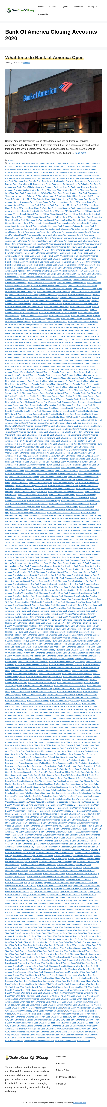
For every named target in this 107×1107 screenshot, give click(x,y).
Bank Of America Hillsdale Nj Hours (52, 411)
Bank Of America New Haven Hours (26, 539)
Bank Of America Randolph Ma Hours (21, 626)
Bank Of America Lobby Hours (62, 494)
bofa (7, 790)
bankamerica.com (52, 751)
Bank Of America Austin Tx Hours (25, 244)
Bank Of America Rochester (74, 629)
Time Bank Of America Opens (41, 903)
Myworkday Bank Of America (56, 882)
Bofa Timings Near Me (80, 796)
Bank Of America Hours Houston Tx (71, 441)
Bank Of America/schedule (72, 742)
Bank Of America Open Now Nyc (37, 581)
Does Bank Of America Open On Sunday (34, 808)
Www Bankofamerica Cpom (48, 1035)
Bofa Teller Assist (40, 796)
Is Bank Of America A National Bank (24, 823)
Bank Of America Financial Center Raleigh (66, 387)
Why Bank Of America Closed (54, 1017)
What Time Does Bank (49, 948)
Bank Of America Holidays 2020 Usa (34, 426)
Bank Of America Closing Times (36, 330)
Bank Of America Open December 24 (77, 569)
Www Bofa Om (91, 1035)
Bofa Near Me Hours (14, 796)
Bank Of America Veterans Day (46, 709)
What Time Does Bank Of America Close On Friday (27, 954)
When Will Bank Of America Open (78, 1005)
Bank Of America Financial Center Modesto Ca (48, 381)
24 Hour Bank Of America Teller (21, 163)
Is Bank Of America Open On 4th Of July (33, 844)
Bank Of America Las (88, 485)
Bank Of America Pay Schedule (74, 617)
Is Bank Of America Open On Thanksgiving (57, 861)
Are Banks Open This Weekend (26, 187)
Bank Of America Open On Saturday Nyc (66, 587)
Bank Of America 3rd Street (74, 217)
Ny (52, 888)
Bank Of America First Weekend (42, 402)
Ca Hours (39, 799)
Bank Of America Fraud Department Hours (75, 402)
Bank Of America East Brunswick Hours (73, 351)
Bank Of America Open (75, 560)
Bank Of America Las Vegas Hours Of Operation (54, 488)
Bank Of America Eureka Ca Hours (80, 357)
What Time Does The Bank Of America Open (65, 984)
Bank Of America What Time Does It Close (73, 724)
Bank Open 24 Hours (85, 745)
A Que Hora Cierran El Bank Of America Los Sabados (47, 169)
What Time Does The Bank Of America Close (71, 981)
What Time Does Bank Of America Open (58, 963)
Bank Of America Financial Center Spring (54, 396)
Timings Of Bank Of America (67, 903)
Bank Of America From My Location (40, 405)
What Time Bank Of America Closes (71, 924)
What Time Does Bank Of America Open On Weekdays (53, 969)
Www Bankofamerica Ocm (72, 1035)
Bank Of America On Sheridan (75, 557)
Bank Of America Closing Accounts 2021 (78, 318)
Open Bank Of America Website (73, 891)
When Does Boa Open (24, 1005)
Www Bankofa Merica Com (66, 1032)
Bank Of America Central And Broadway (42, 297)
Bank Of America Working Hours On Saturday (48, 736)
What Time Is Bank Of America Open (35, 987)
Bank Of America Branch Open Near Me (67, 262)
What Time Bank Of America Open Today (22, 930)
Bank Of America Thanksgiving (70, 682)
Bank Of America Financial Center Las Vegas (41, 375)
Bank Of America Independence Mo (83, 477)
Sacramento (60, 897)
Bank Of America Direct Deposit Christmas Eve (79, 342)
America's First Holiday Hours (80, 172)
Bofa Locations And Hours (66, 793)
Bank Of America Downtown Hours (60, 345)
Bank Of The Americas (50, 745)
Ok (31, 891)
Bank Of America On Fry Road (48, 557)
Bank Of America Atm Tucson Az (63, 241)
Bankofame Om (17, 754)
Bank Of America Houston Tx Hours (20, 474)
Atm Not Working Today (21, 196)
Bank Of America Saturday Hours (42, 641)
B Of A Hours (60, 196)
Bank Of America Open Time (47, 602)
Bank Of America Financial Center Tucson (31, 399)
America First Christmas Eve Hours (26, 172)
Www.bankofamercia (86, 1038)
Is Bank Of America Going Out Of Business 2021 (59, 832)
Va (88, 903)
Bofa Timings (64, 796)
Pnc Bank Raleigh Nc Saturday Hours (38, 897)
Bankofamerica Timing (14, 763)
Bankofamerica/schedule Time (18, 766)
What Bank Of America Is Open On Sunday (32, 915)
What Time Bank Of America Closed (39, 924)
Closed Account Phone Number (42, 802)
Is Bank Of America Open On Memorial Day (55, 852)
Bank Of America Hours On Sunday (76, 456)
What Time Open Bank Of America (68, 993)
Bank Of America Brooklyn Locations (35, 277)
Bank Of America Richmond (83, 626)
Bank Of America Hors (20, 429)
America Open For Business (55, 172)
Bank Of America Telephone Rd (75, 679)
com (23, 805)
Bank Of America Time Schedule (61, 694)
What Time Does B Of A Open (25, 948)
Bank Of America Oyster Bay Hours (44, 617)
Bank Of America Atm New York (33, 235)
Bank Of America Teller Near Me (42, 682)
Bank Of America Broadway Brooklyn (67, 271)
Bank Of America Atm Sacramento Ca (60, 238)
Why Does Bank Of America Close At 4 (77, 1020)
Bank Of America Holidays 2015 (35, 423)
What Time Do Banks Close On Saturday (46, 939)
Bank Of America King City (40, 482)
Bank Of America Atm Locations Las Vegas (65, 232)
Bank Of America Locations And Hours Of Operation (39, 497)
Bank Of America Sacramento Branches (40, 635)
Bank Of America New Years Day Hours (60, 539)
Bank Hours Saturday (61, 208)
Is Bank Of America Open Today (31, 867)
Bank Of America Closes (59, 315)
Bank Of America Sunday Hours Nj (77, 676)
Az (33, 196)
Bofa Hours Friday (32, 793)
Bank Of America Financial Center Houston (54, 372)
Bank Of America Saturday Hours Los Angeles (41, 647)
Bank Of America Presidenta (44, 620)
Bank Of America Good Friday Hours (49, 408)
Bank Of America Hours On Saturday (44, 456)
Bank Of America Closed (80, 306)
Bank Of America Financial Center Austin (28, 363)
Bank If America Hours (80, 208)
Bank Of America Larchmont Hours (63, 485)
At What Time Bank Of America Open (78, 190)
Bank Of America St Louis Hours (34, 667)
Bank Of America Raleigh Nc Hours (82, 623)
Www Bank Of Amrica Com (42, 1032)
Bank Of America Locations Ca (75, 497)
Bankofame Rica (32, 754)
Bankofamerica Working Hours (38, 763)
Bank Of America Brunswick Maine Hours (70, 277)
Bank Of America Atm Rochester (29, 238)
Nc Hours (13, 888)
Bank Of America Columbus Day (84, 333)
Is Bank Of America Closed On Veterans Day (42, 826)
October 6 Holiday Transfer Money (78, 888)
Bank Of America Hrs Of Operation (24, 477)
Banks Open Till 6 (62, 775)
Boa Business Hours (70, 781)
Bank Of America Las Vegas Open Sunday (66, 491)
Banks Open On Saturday (80, 769)
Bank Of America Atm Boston (42, 229)
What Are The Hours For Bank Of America (75, 909)
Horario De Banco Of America (18, 814)
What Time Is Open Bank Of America (36, 993)
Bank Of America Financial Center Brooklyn (65, 363)
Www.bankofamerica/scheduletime (39, 1040)
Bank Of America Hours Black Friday (27, 432)
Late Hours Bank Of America (78, 879)
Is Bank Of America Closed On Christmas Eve (60, 823)
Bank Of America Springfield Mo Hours (65, 664)
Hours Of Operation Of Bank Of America (41, 817)
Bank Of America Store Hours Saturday (54, 670)
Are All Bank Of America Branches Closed (23, 178)
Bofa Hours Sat (47, 793)
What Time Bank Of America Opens (56, 930)
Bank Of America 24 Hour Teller (69, 214)
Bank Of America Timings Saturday (65, 700)
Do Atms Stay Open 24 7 (36, 805)
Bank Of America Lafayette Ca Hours (31, 485)
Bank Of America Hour (40, 429)
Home (40, 6)
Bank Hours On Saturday (40, 208)
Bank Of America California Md (59, 289)
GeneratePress (79, 1103)
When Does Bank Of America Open (35, 1002)
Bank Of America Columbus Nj (18, 336)
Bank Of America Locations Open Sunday (47, 509)
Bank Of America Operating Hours (41, 614)
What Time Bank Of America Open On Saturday (79, 927)
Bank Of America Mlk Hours (60, 524)
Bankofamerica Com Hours (17, 757)
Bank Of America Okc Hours (88, 551)
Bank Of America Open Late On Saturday (74, 575)
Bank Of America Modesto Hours (87, 524)
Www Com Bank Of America (17, 1038)
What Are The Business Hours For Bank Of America (34, 909)
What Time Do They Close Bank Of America (24, 945)
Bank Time (20, 751)
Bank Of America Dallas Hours (35, 339)
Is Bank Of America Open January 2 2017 (40, 838)
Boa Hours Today (91, 784)
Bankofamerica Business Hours (53, 754)
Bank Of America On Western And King (47, 560)
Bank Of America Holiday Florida (55, 414)
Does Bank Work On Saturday (85, 811)
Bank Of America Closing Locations (40, 327)
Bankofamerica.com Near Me (65, 763)
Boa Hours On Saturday (54, 784)
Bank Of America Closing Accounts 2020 (42, 318)
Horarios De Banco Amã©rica (44, 814)
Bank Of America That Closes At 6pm (70, 685)
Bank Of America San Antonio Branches (75, 635)
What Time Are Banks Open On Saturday (65, 918)
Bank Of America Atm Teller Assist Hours (30, 241)
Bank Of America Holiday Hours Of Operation (38, 420)
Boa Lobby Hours (12, 787)
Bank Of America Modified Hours (19, 527)
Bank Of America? (92, 742)
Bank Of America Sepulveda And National (23, 656)
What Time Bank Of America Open (43, 927)
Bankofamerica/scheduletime (44, 766)
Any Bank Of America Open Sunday (56, 175)
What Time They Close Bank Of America (33, 996)
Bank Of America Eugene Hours (78, 354)
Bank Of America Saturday (66, 638)
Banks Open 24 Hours (67, 766)
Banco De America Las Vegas (56, 202)
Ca (33, 799)
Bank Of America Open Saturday (78, 593)
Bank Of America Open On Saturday (31, 587)
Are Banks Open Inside (52, 184)
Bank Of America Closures (27, 333)
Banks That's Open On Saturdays (19, 781)
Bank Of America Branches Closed (37, 265)
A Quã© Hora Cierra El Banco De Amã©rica (59, 166)
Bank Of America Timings (38, 700)
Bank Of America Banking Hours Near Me (31, 250)
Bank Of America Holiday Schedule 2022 (76, 420)
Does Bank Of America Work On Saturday (53, 811)
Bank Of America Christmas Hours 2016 (80, 303)
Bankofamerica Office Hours (55, 760)
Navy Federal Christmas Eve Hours (20, 885)
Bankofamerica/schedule (89, 763)
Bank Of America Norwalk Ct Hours (54, 545)
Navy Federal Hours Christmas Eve (52, 885)
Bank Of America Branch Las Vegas (33, 262)
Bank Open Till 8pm (83, 748)
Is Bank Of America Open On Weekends (38, 864)
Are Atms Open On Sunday (53, 178)
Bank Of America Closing (81, 315)
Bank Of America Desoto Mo (45, 342)
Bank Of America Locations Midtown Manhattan (69, 503)
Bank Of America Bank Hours (64, 247)
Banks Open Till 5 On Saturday (41, 775)
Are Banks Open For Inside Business (25, 184)
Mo (32, 882)
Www (59, 1029)
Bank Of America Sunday (50, 673)
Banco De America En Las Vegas (27, 202)
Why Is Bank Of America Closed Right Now (45, 1023)
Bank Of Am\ (34, 745)
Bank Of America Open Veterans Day (50, 608)
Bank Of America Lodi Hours (36, 515)
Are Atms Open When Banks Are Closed (83, 178)
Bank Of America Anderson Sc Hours (65, 223)
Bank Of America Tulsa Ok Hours (66, 703)
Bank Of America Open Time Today (76, 602)
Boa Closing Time (87, 781)
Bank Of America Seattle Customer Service (81, 653)
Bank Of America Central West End (75, 297)
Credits (11, 160)
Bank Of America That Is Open (66, 688)
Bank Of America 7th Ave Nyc (33, 220)
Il (36, 820)
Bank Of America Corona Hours (46, 336)
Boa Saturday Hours (65, 787)
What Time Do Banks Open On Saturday (81, 942)
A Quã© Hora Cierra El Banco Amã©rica (22, 166)
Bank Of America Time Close (43, 691)
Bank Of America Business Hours (71, 283)
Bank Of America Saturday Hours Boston (75, 641)
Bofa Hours (19, 793)
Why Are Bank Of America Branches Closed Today (33, 1014)
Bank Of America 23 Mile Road (35, 211)
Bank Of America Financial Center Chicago (35, 369)
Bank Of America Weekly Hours (73, 715)
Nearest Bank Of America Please (32, 888)
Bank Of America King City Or (65, 482)
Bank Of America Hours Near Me (57, 450)
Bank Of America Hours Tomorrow (39, 471)
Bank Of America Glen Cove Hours (72, 405)
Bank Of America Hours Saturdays (45, 465)
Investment (78, 6)
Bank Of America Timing (15, 700)
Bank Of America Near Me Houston (40, 533)
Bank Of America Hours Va (66, 471)
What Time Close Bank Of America (62, 933)
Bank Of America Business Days (42, 283)
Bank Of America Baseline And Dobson (67, 250)
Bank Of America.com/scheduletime (44, 742)
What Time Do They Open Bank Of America (62, 945)
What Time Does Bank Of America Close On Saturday (73, 954)
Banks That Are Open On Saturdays (41, 778)
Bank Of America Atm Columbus (70, 229)
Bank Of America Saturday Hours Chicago (57, 644)
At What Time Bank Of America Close (46, 190)
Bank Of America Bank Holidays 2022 (34, 247)
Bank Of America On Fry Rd (22, 557)
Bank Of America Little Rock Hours (33, 494)
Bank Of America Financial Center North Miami (36, 384)
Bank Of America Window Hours (44, 730)
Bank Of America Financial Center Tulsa (67, 399)
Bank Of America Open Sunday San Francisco (60, 599)
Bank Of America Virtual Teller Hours (49, 712)
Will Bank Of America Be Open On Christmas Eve (64, 1026)
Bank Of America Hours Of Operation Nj (32, 453)
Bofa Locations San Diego (90, 793)
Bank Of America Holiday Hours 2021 (54, 417)
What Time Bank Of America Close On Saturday (62, 921)
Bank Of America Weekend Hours (44, 715)
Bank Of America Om (14, 554)
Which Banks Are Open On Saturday (48, 1011)
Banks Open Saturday (84, 772)
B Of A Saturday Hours (40, 199)
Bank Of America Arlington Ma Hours (41, 226)
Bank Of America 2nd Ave (50, 217)
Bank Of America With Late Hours (74, 730)
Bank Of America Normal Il (63, 542)
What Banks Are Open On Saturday (67, 915)
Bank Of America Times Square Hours (82, 697)
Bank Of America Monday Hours (48, 527)
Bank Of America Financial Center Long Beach (25, 378)
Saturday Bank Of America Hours (81, 897)
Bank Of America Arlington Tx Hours (73, 226)
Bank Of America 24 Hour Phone (41, 214)
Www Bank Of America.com (17, 1032)
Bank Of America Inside (15, 479)
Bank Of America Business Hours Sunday (49, 286)
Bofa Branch (56, 790)
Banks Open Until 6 (79, 775)
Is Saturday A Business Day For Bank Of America (48, 876)
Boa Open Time (48, 787)
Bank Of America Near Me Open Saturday (74, 533)
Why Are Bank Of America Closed (71, 1014)
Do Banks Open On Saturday (60, 805)
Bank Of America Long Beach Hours (64, 515)
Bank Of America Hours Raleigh (38, 459)
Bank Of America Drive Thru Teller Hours (30, 348)
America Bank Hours (79, 169)
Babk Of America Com (78, 199)
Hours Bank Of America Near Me (72, 814)
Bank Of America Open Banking (38, 566)
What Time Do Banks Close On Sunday (22, 942)
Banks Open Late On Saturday (54, 769)
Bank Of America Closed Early (76, 309)
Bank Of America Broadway (38, 271)
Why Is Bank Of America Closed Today (82, 1023)
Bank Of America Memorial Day (70, 521)
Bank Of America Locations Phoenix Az (63, 512)
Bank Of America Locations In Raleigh (43, 500)
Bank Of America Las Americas (18, 488)
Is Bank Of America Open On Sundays (21, 861)
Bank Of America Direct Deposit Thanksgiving (24, 345)
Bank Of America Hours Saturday (73, 462)
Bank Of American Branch (16, 745)
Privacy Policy (62, 1070)
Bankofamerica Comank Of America (75, 757)
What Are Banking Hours (62, 906)
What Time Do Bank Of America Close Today (72, 936)
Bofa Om (28, 796)
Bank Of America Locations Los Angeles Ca (28, 503)
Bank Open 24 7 (68, 745)
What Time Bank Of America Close (26, 921)
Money (91, 6)
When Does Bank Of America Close (60, 999)
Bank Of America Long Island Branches (37, 518)
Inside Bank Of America (71, 820)
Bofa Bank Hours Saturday (21, 790)
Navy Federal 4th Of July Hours (83, 882)
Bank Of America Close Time (56, 306)
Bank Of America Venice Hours (18, 709)
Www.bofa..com (83, 1040)
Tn (81, 903)
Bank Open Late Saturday (26, 748)
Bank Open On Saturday (48, 748)
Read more (80, 153)
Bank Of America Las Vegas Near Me (30, 491)
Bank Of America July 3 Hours (39, 479)
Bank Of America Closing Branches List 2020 (28, 324)
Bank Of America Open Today (37, 605)
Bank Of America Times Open (52, 697)
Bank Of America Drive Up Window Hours (37, 351)
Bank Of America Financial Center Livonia (79, 375)
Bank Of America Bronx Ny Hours (71, 274)
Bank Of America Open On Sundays (71, 590)
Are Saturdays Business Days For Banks (58, 187)
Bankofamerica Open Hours (81, 760)
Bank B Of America (85, 205)
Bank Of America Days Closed (62, 339)
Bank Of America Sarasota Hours (40, 638)
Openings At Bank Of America (33, 894)
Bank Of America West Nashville (60, 721)
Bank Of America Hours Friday (42, 441)
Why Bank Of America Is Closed (19, 1020)
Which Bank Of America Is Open (48, 1008)
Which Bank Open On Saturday (18, 1011)
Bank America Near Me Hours (63, 205)
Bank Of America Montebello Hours (78, 527)
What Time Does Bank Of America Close (81, 951)
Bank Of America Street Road (25, 673)
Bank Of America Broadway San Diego (39, 274)
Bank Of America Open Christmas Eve (43, 569)
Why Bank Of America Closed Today (83, 1017)
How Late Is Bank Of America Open (74, 817)
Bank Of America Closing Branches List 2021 (68, 324)
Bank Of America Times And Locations (21, 697)
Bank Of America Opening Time (76, 611)
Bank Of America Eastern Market (49, 354)
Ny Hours (58, 888)
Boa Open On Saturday (31, 787)
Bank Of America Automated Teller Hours (58, 244)
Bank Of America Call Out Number (23, 295)
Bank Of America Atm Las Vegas (31, 232)
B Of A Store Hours (59, 199)
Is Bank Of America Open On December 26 (53, 847)
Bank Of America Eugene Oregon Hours (46, 357)
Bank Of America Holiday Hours (83, 414)
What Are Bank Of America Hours (36, 906)
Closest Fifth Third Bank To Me (70, 802)
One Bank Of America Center (46, 891)
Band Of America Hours (23, 205)
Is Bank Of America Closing (40, 829)
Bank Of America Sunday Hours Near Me (44, 676)
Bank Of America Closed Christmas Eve (44, 309)
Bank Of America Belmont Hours (74, 253)
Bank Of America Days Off (87, 339)
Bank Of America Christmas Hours (47, 303)
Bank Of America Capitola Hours (53, 295)
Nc (6, 888)
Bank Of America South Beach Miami (58, 659)
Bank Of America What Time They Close (45, 727)
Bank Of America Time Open (34, 694)
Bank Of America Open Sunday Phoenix (22, 599)
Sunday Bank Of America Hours (79, 900)
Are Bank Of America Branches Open (55, 181)
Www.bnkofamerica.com (65, 1040)
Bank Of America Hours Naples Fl (27, 450)
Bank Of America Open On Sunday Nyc (38, 590)
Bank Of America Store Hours (23, 670)
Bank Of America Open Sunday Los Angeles (78, 596)
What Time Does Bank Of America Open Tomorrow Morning (49, 972)
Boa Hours (17, 784)
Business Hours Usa (22, 799)
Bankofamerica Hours (33, 760)
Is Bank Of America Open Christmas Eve (28, 835)
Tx (85, 903)
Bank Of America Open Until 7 (63, 605)
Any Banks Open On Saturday (86, 175)
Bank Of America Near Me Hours (72, 530)
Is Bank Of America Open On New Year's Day (33, 855)
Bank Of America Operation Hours (71, 614)
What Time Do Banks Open (51, 942)
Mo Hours (39, 882)
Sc (38, 900)
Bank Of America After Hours (35, 223)
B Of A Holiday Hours (45, 196)
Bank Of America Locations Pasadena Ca (28, 512)
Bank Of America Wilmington (17, 730)
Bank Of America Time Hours (69, 691)
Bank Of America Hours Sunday (74, 468)
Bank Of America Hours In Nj (39, 444)
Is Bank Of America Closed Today (77, 826)
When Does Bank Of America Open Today (69, 1002)
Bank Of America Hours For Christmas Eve (36, 438)
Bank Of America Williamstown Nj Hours (81, 727)
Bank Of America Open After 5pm (42, 563)
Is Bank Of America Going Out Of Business (72, 829)
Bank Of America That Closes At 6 (38, 685)
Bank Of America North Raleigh (24, 545)
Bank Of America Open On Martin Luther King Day (56, 584)
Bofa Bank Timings (42, 790)
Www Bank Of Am (89, 1029)
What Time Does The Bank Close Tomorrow (32, 981)
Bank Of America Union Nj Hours (29, 706)
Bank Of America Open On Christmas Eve (71, 581)
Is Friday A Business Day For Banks (81, 873)
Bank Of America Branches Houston (68, 265)
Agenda (65, 6)
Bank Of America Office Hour (35, 551)
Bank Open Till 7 (67, 748)
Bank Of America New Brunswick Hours (52, 536)
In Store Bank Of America (49, 820)
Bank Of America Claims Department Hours (24, 306)
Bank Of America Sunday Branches (77, 673)
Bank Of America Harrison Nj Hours (20, 411)
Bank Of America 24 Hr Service (24, 217)
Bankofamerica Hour (14, 760)
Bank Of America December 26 (18, 342)
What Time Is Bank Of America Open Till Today (61, 990)
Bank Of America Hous (89, 471)
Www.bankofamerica (14, 1040)
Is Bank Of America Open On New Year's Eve (73, 855)
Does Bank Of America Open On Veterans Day (73, 808)
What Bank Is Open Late (31, 912)
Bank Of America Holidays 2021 (64, 426)
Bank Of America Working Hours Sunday (31, 739)
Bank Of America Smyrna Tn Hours (26, 659)
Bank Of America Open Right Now (48, 593)
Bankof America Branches (72, 751)
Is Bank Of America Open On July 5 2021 (80, 849)
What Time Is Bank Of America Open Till (69, 987)
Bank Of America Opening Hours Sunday (44, 611)
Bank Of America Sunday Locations (45, 679)
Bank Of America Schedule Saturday (46, 653)
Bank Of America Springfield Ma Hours (31, 664)
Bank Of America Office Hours (62, 551)
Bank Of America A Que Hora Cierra (62, 220)
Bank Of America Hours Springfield (76, 465)
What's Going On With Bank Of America (69, 996)
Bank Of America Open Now (72, 578)
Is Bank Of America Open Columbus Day (64, 835)
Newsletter (61, 1057)
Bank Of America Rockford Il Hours (39, 632)
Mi (29, 882)
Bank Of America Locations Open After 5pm (59, 506)
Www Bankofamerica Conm (23, 1035)
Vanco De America (13, 906)
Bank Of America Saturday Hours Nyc (48, 650)
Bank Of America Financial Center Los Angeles (66, 378)
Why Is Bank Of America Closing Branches (23, 1026)
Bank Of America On (33, 554)
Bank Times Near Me (35, 751)
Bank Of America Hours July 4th (66, 444)
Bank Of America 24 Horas (80, 211)
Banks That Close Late (87, 778)
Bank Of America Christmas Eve (76, 300)
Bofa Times (53, 796)
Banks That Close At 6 (67, 778)
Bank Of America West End (39, 718)
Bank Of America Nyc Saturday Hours (62, 548)
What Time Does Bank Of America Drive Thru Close (69, 960)
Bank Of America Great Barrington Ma (82, 408)
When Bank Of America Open (31, 999)
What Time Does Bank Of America (48, 951)
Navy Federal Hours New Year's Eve (84, 885)
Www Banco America (71, 1029)
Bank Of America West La (34, 721)
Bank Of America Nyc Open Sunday (29, 548)
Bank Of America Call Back (84, 289)
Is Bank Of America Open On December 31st (42, 849)
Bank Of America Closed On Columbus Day (58, 312)
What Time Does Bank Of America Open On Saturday (52, 966)
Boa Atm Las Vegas (43, 781)
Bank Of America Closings (62, 330)
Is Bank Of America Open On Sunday (84, 858)
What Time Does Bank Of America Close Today (69, 957)
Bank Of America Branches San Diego (40, 268)
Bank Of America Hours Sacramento (69, 459)
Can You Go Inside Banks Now (58, 799)
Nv (48, 888)
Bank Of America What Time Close (39, 724)
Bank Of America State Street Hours (64, 667)
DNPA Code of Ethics (66, 1077)
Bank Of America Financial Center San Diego (76, 393)
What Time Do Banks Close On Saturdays (83, 939)
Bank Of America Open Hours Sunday (73, 572)
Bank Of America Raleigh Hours (26, 623)
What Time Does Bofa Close (48, 978)
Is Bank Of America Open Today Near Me (64, 867)
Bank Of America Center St (79, 295)
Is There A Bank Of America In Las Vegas (29, 879)
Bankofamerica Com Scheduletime (44, 757)
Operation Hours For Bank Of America (63, 894)
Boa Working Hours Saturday (87, 787)
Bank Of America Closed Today (34, 315)
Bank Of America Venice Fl (55, 706)
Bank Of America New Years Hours (36, 542)
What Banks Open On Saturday (33, 918)
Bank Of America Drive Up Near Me (64, 348)
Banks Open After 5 (86, 766)
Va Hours (94, 903)
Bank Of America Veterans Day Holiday (77, 709)
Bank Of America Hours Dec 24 (35, 435)
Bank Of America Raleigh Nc (53, 623)
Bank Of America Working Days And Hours (76, 733)
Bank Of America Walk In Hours (79, 712)
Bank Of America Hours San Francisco (41, 462)
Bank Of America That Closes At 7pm (36, 688)
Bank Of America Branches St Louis (73, 268)
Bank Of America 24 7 (59, 211)
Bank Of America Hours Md (27, 447)
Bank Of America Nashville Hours (42, 530)
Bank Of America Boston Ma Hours (67, 256)
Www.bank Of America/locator (63, 1038)
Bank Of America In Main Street (53, 477)
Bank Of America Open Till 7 (22, 602)
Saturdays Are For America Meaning (20, 900)
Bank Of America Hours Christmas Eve (61, 432)
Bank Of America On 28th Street (57, 554)
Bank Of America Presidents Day (72, 620)
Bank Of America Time (20, 691)
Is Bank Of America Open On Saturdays (49, 858)
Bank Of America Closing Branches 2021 (49, 321)
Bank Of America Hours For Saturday (72, 438)
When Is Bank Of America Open (49, 1005)
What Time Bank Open (82, 930)
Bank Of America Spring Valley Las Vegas (67, 662)
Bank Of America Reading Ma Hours (54, 626)
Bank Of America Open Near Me (45, 578)
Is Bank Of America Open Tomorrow (44, 870)
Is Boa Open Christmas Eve (30, 873)
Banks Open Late (33, 769)
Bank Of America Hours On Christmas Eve (68, 453)
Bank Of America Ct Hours (72, 336)
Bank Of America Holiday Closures (25, 414)
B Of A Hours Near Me (77, 196)
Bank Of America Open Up (21, 608)
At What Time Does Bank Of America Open (59, 193)
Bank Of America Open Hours (43, 572)
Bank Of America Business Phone (29, 289)
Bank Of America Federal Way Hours (52, 360)
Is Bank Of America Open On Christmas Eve (70, 844)
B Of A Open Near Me (20, 199)
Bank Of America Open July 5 (43, 575)
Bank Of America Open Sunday (44, 596)
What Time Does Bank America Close (76, 948)
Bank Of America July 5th (64, 479)
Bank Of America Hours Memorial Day (56, 447)
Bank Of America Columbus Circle (55, 333)
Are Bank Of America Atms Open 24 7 (21, 181)
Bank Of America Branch (36, 259)
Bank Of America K (19, 482)
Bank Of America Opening (78, 608)
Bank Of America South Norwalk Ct (33, 662)
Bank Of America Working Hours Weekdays (68, 739)
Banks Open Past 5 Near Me (35, 772)
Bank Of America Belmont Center (45, 253)
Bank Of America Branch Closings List (64, 259)
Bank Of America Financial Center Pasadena (28, 387)
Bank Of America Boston (40, 256)
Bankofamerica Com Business (82, 754)
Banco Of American (78, 202)
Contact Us (43, 14)
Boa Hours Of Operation (33, 784)
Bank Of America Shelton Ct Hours (56, 656)
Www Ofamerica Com (40, 1038)
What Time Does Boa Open (23, 978)
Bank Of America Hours (61, 429)
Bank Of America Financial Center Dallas (72, 369)
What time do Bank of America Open (44, 57)
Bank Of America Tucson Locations (36, 703)
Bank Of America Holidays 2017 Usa (65, 423)
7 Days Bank (60, 163)
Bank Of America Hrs (67, 474)
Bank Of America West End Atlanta (67, 718)
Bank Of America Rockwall (66, 632)
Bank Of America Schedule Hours (80, 650)
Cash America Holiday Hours (84, 799)
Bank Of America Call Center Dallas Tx (53, 292)
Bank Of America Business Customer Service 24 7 (50, 280)
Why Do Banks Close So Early (47, 1020)
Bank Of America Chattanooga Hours (45, 300)
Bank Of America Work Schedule (43, 733)
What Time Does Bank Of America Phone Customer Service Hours (48, 975)
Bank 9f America (42, 205)
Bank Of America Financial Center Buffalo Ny (45, 366)
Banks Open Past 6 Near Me (61, 772)
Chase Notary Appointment (16, 802)
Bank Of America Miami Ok (35, 524)
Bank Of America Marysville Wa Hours (39, 521)
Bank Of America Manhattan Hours (70, 518)
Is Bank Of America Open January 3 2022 (76, 838)
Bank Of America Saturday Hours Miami (79, 647)
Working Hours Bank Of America (41, 1029)
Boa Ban (56, 781)
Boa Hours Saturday (74, 784)
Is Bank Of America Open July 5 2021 (52, 841)
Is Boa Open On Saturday (54, 873)
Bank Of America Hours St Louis (46, 468)
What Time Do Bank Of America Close (35, 936)
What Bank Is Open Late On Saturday (59, 912)
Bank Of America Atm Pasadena (61, 235)
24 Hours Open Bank (45, 163)
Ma (25, 882)
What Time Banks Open (36, 933)
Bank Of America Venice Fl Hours (82, 706)
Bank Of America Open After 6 (71, 563)
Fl (99, 811)
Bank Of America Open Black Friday (68, 566)
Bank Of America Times (86, 694)
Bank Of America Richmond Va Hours (44, 629)
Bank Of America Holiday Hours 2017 (21, 417)
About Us (53, 6)
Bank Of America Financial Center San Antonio (36, 393)
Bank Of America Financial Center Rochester (48, 390)
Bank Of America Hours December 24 (66, 435)
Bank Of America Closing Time (69, 327)
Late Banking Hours (56, 879)
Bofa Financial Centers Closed (75, 790)
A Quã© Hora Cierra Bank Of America (83, 163)
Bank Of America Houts (47, 474)
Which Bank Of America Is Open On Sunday (82, 1008)
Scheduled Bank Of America (53, 900)
